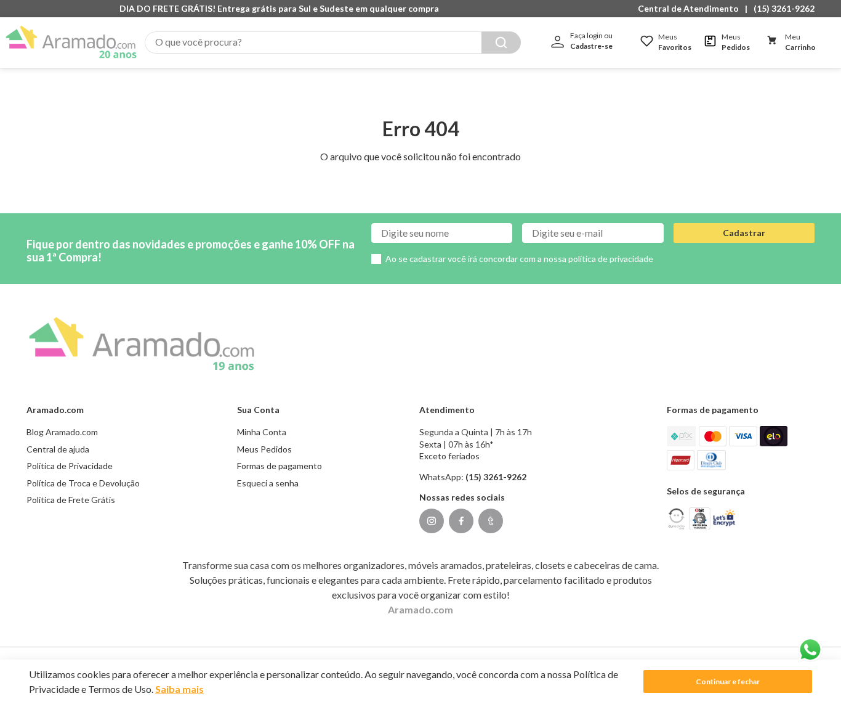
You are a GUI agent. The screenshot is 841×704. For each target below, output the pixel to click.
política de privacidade (610, 258)
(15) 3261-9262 (784, 8)
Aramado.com (420, 609)
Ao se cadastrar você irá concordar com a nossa (519, 258)
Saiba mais (179, 689)
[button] (691, 8)
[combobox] (333, 42)
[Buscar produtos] (501, 42)
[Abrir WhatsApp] (810, 649)
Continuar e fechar (728, 681)
